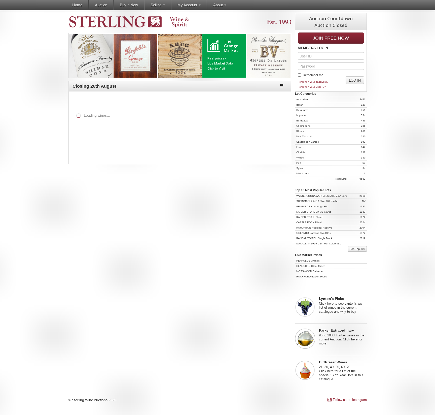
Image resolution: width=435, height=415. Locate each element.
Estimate (197, 133)
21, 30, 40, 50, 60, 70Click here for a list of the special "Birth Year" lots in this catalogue (341, 370)
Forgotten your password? (313, 81)
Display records (112, 124)
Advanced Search (270, 100)
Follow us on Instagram (350, 400)
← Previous (256, 150)
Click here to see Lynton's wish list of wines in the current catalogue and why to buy (341, 305)
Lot (72, 133)
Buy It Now (129, 5)
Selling (156, 5)
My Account (187, 5)
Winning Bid (244, 133)
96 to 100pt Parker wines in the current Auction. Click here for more (341, 337)
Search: (187, 124)
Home (77, 5)
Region (130, 133)
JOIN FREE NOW (331, 38)
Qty (161, 133)
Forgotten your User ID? (312, 86)
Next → (278, 150)
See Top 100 (357, 248)
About (218, 5)
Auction (101, 5)
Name (93, 133)
